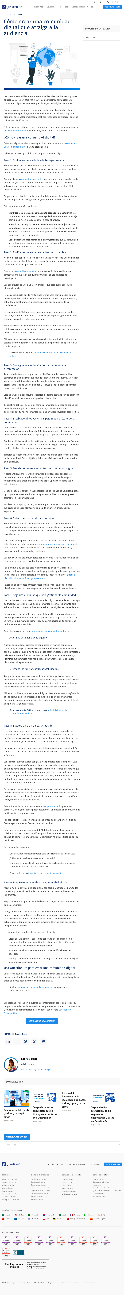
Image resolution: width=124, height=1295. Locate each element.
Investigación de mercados (10, 1200)
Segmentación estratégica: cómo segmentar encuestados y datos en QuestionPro (102, 1114)
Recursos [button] (64, 7)
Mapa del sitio (53, 1283)
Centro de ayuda (78, 1165)
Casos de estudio (98, 1179)
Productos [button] (38, 7)
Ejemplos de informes (38, 1182)
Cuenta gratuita (113, 1165)
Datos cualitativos (7, 1188)
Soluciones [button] (51, 7)
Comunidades (18, 14)
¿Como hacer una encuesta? (40, 1188)
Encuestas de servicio (38, 1199)
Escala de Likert (98, 1194)
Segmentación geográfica (10, 1194)
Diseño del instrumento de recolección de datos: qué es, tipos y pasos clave (74, 1100)
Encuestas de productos (39, 1196)
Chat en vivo (94, 1165)
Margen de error (98, 1185)
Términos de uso (89, 1283)
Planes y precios (67, 1182)
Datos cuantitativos (8, 1191)
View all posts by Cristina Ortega (35, 1070)
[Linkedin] (8, 1041)
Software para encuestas (9, 1179)
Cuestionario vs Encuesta (101, 1182)
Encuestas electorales (9, 1197)
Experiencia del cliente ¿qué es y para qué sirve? (16, 1114)
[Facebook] (17, 1041)
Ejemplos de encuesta (69, 1191)
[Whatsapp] (34, 1041)
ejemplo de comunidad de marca (33, 987)
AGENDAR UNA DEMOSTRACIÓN (42, 1021)
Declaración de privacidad (71, 1283)
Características (78, 7)
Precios (90, 7)
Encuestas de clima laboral (39, 1194)
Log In (117, 2)
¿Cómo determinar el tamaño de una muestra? (107, 1191)
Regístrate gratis (112, 7)
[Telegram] (43, 1041)
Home (6, 14)
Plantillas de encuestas (38, 1179)
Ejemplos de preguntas (38, 1185)
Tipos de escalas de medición (102, 1188)
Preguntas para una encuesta (40, 1191)
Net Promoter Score (99, 1196)
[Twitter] (25, 1041)
